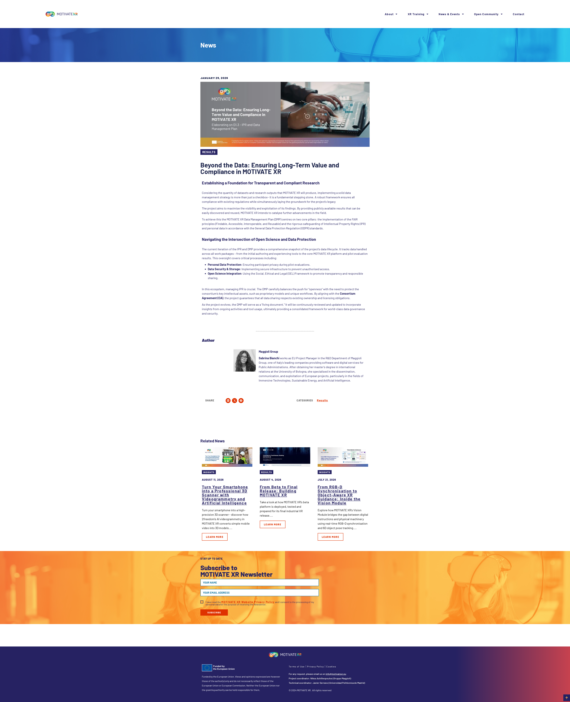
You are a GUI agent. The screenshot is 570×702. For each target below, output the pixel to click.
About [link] (389, 14)
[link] (62, 14)
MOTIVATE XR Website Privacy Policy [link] (248, 602)
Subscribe (214, 612)
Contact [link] (518, 14)
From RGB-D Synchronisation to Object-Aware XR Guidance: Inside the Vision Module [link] (339, 494)
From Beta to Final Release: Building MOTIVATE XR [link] (279, 490)
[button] (228, 400)
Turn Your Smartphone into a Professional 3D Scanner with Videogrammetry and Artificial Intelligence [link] (225, 494)
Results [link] (322, 400)
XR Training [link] (416, 14)
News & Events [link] (449, 14)
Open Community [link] (486, 14)
